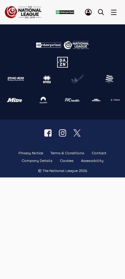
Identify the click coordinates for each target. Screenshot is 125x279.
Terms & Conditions (67, 153)
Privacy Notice (31, 153)
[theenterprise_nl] (62, 133)
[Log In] (88, 12)
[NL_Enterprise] (77, 133)
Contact (99, 153)
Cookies (67, 161)
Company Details (37, 161)
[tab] (88, 12)
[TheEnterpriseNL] (48, 133)
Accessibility (92, 161)
